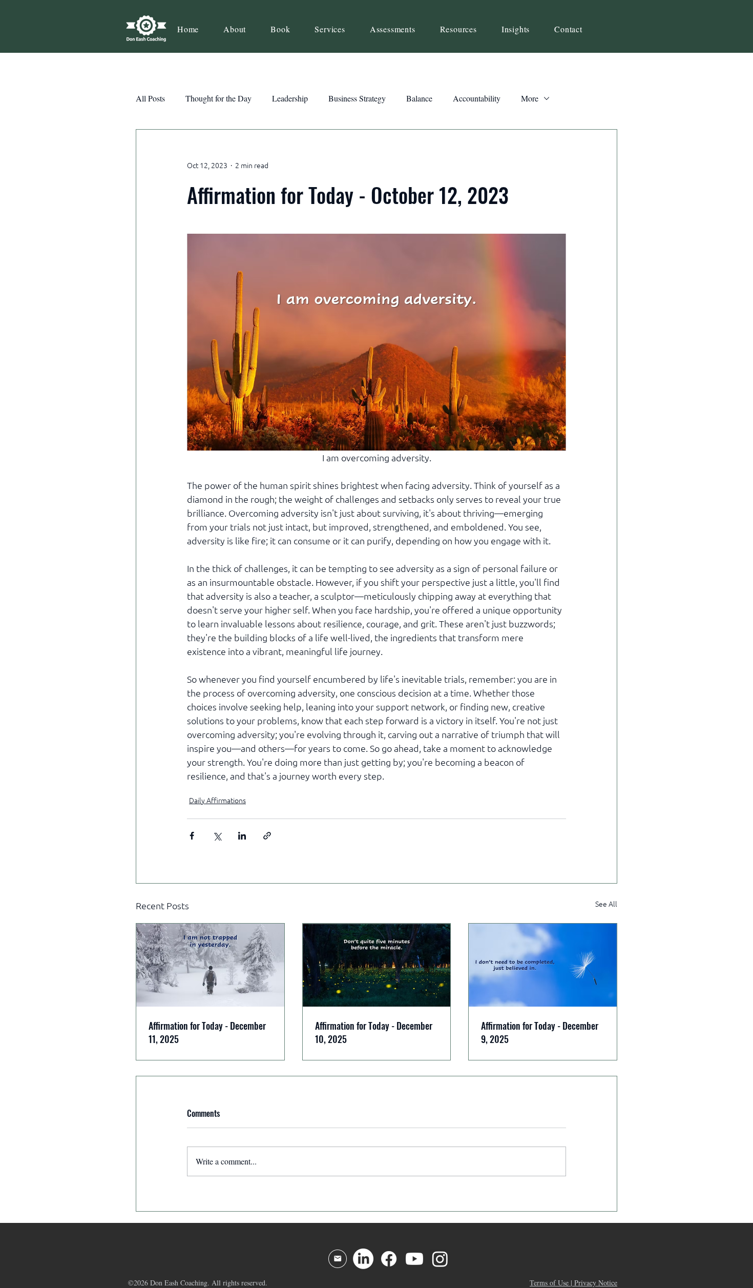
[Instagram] (440, 1259)
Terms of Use (549, 1282)
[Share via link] (267, 836)
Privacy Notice (595, 1282)
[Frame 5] (337, 1259)
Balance (419, 98)
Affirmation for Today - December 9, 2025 (539, 1032)
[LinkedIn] (363, 1259)
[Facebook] (389, 1259)
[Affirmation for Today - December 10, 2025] (377, 965)
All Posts (150, 98)
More (529, 98)
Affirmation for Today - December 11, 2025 (207, 1032)
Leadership (290, 98)
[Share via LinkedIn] (242, 836)
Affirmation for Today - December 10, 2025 (373, 1032)
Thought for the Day (218, 98)
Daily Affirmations (217, 800)
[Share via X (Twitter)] (217, 836)
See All (606, 904)
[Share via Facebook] (192, 836)
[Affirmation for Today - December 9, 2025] (543, 965)
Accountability (476, 98)
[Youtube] (414, 1259)
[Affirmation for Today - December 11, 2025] (210, 965)
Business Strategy (357, 98)
